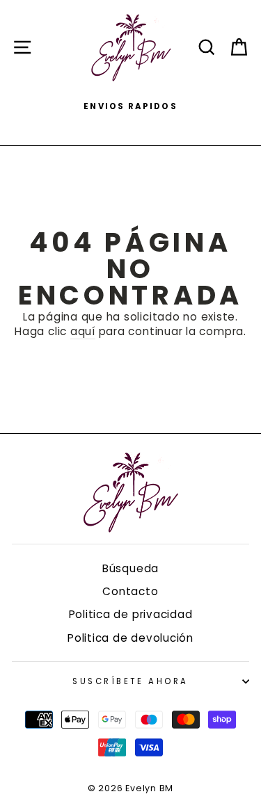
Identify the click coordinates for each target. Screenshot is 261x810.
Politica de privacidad (131, 614)
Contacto (130, 591)
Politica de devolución (130, 638)
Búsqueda (130, 568)
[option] (130, 106)
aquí (82, 331)
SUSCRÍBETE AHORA (130, 681)
